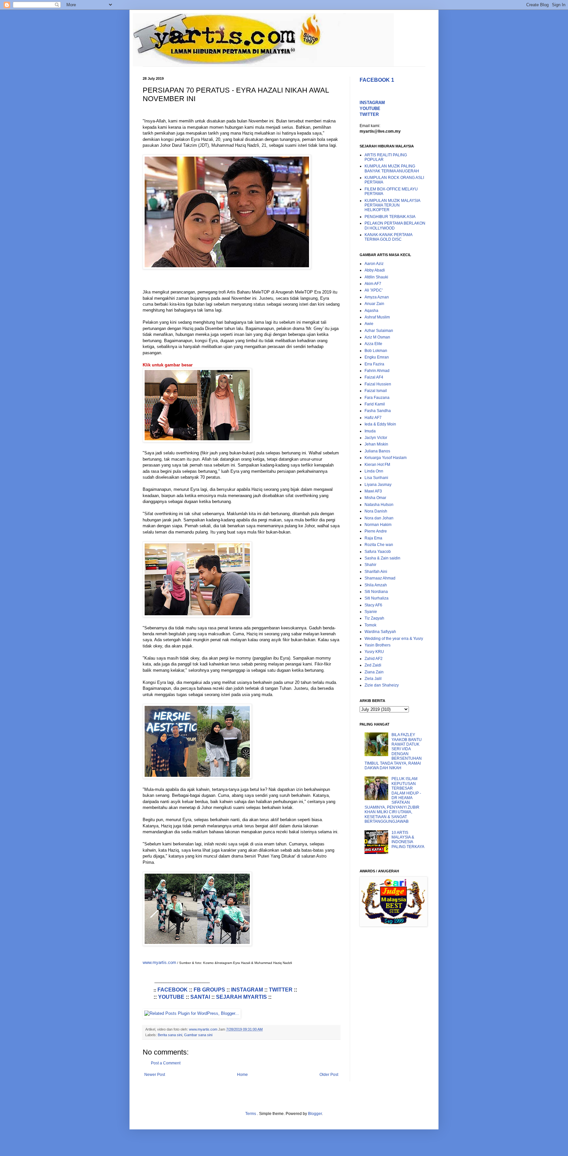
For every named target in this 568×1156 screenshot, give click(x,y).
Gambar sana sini (198, 1035)
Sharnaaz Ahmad (380, 578)
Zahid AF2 (374, 658)
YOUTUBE (171, 997)
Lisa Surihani (376, 477)
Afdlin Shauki (376, 277)
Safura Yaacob (378, 551)
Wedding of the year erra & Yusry (394, 638)
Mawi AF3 (373, 491)
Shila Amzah (376, 585)
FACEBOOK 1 (377, 80)
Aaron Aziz (374, 263)
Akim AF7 (373, 283)
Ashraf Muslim (377, 317)
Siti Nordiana (376, 591)
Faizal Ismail (376, 390)
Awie (369, 323)
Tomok (370, 625)
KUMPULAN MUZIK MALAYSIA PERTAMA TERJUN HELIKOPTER (392, 205)
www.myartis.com (159, 962)
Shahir (370, 564)
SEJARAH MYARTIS (241, 997)
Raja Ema (373, 538)
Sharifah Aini (376, 571)
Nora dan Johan (379, 518)
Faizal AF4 (374, 377)
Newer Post (154, 1074)
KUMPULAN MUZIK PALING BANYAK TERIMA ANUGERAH (392, 168)
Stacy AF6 (373, 605)
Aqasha (371, 310)
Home (242, 1074)
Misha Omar (375, 497)
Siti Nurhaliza (377, 598)
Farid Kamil (375, 404)
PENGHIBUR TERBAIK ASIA (390, 216)
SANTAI (200, 997)
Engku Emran (377, 357)
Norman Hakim (378, 524)
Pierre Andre (376, 531)
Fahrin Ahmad (377, 370)
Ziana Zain (374, 672)
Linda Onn (374, 471)
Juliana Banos (377, 451)
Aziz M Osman (377, 337)
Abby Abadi (375, 270)
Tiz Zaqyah (374, 618)
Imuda (370, 431)
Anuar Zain (374, 303)
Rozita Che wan (379, 544)
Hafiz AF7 (373, 417)
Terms (251, 1113)
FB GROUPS (209, 989)
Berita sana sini (170, 1035)
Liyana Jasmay (378, 484)
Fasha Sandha (378, 410)
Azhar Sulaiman (379, 330)
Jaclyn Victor (376, 437)
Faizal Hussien (378, 384)
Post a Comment (165, 1063)
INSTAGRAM (247, 989)
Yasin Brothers (377, 645)
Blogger (315, 1113)
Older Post (329, 1074)
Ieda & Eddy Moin (380, 424)
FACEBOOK (172, 989)
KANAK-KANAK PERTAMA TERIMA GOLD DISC (388, 237)
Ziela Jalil (373, 678)
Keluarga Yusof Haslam (386, 457)
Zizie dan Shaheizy (382, 685)
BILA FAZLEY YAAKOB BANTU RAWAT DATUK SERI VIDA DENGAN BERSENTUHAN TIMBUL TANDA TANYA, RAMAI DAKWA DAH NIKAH (393, 751)
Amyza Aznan (377, 297)
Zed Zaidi (373, 665)
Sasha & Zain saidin (382, 558)
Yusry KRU (374, 651)
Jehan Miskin (376, 444)
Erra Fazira (374, 364)
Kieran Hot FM (377, 464)
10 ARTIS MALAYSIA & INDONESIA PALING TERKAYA (407, 839)
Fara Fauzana (377, 397)
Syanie (371, 611)
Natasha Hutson (379, 504)
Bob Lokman (376, 350)
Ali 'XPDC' (374, 290)
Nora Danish (376, 511)
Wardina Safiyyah (380, 631)
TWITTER (281, 989)
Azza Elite (373, 343)
